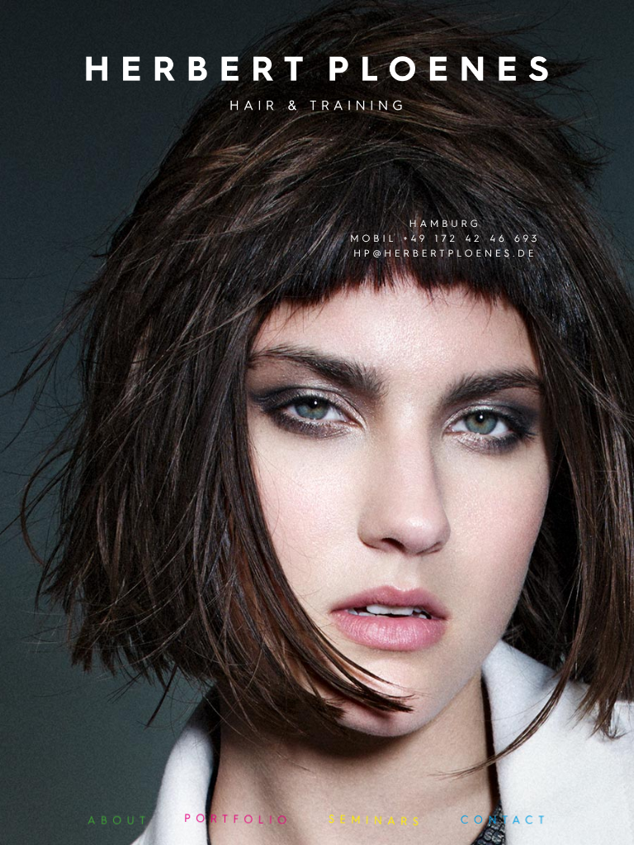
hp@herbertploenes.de (445, 253)
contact (504, 820)
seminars (376, 821)
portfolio (238, 819)
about (117, 818)
